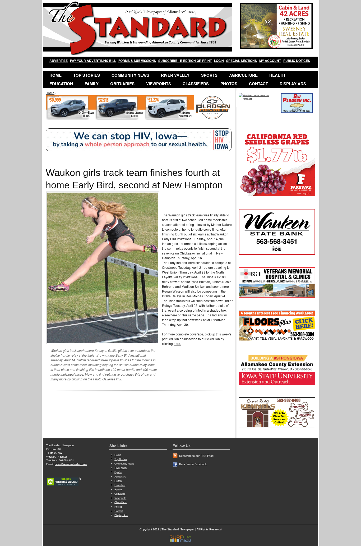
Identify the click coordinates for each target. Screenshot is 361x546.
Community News (130, 75)
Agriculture (243, 75)
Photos (228, 84)
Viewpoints (158, 84)
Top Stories (86, 75)
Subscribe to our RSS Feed (196, 456)
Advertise (58, 60)
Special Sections (241, 60)
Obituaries (122, 84)
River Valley (175, 75)
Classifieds (196, 84)
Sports (209, 75)
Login (219, 60)
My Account (270, 60)
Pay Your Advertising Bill (93, 60)
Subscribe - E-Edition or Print (185, 60)
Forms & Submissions (137, 60)
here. (177, 343)
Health (277, 75)
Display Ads (293, 84)
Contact (258, 84)
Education (61, 84)
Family (92, 84)
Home (55, 75)
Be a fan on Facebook (193, 464)
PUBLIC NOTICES (296, 60)
